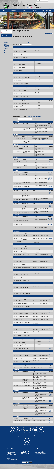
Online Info (43, 139)
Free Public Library (39, 451)
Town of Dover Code (25, 453)
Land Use (37, 448)
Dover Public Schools (39, 452)
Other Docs (51, 126)
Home (4, 10)
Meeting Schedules (6, 42)
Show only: (15, 44)
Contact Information (46, 10)
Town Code (34, 10)
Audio (51, 193)
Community (24, 10)
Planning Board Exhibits (7, 53)
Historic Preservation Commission (6, 45)
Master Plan (6, 48)
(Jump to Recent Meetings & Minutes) (37, 42)
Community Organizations (40, 453)
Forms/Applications (8, 39)
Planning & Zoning (6, 35)
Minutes (51, 178)
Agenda (51, 138)
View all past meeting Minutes (34, 116)
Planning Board (7, 50)
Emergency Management (26, 451)
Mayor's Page (24, 448)
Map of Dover (24, 452)
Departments (13, 10)
